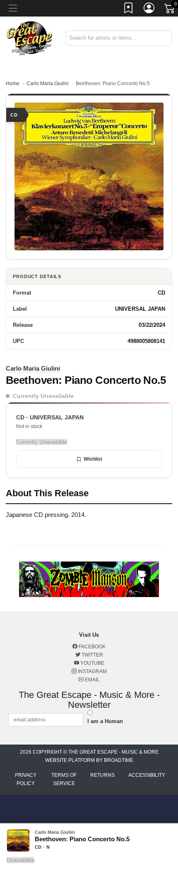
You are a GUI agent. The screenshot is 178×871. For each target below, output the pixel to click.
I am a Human (105, 721)
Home (12, 83)
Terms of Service (64, 779)
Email (92, 680)
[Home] (29, 37)
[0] (170, 10)
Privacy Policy (25, 779)
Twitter (91, 655)
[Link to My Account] (149, 9)
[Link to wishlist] (129, 9)
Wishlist (93, 459)
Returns (102, 775)
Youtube (91, 663)
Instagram (92, 671)
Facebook (91, 647)
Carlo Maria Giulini (47, 83)
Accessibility (146, 775)
